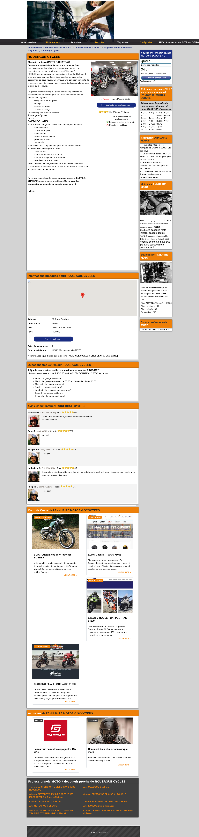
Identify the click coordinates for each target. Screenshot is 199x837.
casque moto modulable (158, 236)
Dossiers (76, 42)
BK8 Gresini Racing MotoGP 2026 (154, 239)
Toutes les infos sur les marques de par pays (155, 148)
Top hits (99, 42)
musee (150, 224)
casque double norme (152, 234)
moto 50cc (143, 224)
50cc (142, 221)
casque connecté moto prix (155, 241)
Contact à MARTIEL (45, 801)
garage (153, 221)
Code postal (34, 323)
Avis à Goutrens (96, 787)
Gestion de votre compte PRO (155, 329)
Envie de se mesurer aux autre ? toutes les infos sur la (155, 174)
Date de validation (37, 350)
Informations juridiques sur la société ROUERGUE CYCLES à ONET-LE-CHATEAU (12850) (74, 356)
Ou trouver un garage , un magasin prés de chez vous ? (155, 157)
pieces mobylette (146, 227)
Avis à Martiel (51, 811)
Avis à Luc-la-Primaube (98, 806)
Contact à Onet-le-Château (108, 811)
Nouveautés (53, 42)
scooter (158, 227)
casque (147, 221)
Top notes (122, 42)
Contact (94, 833)
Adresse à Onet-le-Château (51, 795)
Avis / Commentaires (38, 346)
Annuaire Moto (29, 42)
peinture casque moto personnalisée (152, 246)
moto (169, 220)
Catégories (146, 42)
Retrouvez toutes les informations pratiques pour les (154, 165)
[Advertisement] (143, 21)
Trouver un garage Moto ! (156, 78)
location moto (161, 221)
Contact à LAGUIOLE (104, 794)
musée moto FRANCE (161, 224)
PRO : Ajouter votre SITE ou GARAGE (170, 42)
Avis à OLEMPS (43, 806)
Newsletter (103, 833)
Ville (30, 327)
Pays (30, 332)
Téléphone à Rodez (105, 801)
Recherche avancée (148, 81)
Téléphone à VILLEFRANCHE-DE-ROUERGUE (52, 788)
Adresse (32, 319)
